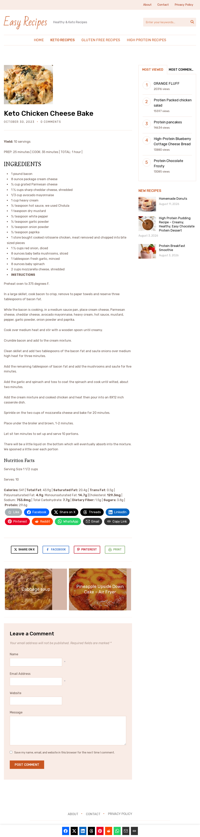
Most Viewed (152, 69)
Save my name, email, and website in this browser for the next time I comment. (64, 752)
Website (15, 693)
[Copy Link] (134, 831)
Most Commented (182, 69)
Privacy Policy (184, 4)
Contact (163, 4)
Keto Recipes (62, 40)
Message (16, 712)
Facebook (58, 549)
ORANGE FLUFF (166, 83)
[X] (74, 831)
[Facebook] (65, 831)
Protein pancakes (168, 122)
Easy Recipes (25, 22)
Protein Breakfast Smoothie (172, 248)
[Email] (125, 831)
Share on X (26, 549)
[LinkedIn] (82, 831)
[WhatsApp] (117, 831)
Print (117, 549)
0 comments (51, 122)
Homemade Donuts (173, 198)
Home (39, 40)
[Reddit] (108, 831)
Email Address (20, 674)
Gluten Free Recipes (100, 40)
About (147, 4)
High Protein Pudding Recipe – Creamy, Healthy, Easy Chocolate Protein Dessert (177, 224)
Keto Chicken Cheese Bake (48, 113)
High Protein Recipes (146, 40)
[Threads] (91, 831)
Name (14, 654)
